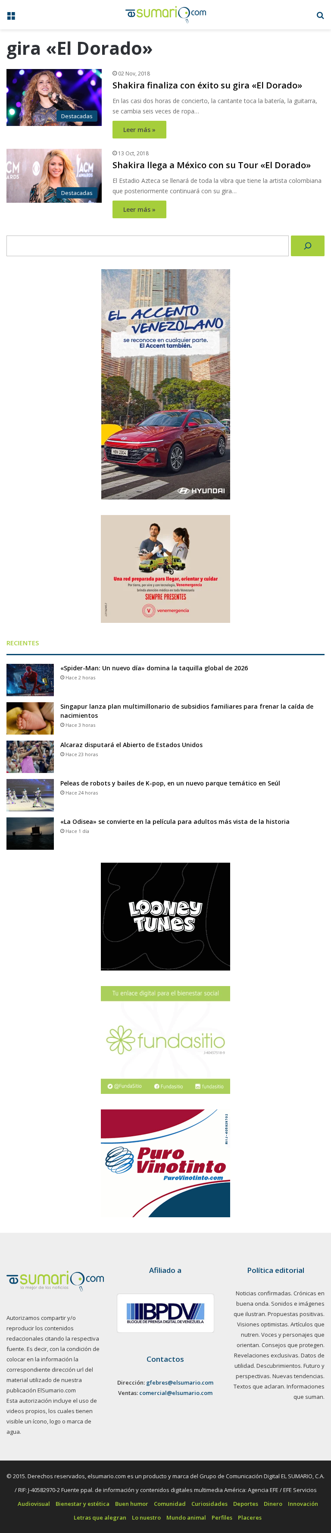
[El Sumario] (165, 14)
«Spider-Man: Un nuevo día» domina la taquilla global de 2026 (154, 668)
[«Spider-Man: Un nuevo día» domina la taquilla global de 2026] (30, 680)
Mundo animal (186, 1517)
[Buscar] (308, 246)
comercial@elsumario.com (175, 1393)
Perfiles (222, 1517)
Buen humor (131, 1504)
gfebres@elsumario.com (179, 1382)
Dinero (273, 1504)
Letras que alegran (100, 1517)
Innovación (303, 1504)
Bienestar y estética (82, 1504)
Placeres (250, 1517)
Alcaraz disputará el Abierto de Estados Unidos (131, 745)
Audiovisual (34, 1504)
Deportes (245, 1504)
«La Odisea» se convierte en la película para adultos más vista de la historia (175, 821)
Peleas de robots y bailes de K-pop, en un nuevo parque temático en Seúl (170, 783)
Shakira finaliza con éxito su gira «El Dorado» (207, 85)
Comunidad (170, 1504)
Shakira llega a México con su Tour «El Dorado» (211, 165)
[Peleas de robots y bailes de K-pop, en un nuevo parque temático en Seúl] (30, 795)
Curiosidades (209, 1504)
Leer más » (139, 130)
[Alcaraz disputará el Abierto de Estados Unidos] (30, 757)
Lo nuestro (146, 1517)
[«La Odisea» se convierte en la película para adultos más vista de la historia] (30, 833)
